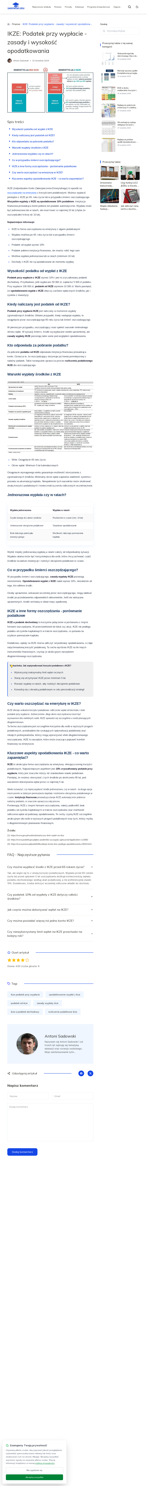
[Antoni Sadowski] (9, 60)
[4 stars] (23, 960)
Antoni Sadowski (21, 60)
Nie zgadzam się (34, 1470)
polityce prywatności (45, 1463)
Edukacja (79, 7)
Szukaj (103, 24)
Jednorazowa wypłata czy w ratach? (32, 153)
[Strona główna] (8, 24)
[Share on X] (90, 1073)
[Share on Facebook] (81, 1073)
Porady (68, 7)
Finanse (57, 7)
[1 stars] (9, 960)
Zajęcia (116, 7)
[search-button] (129, 6)
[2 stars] (14, 960)
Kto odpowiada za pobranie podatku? (33, 141)
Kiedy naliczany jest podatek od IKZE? (33, 135)
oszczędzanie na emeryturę (21, 192)
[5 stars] (27, 960)
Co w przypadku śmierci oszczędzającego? (36, 160)
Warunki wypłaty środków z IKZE (30, 147)
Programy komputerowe (98, 7)
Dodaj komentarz (22, 1152)
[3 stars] (18, 960)
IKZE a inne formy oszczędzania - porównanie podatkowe (44, 166)
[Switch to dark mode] (137, 6)
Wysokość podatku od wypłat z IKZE (32, 129)
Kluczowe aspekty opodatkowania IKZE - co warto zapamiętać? (48, 178)
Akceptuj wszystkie (34, 1477)
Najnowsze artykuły (41, 7)
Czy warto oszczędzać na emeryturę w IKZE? (37, 172)
